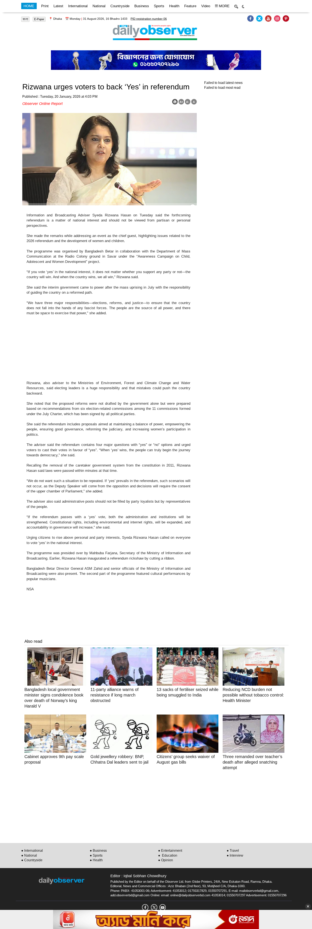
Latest (58, 6)
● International (32, 850)
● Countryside (31, 860)
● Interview (235, 855)
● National (29, 855)
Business (141, 6)
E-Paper (39, 19)
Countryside (119, 6)
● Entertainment (170, 850)
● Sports (96, 855)
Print (45, 6)
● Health (96, 860)
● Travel (233, 850)
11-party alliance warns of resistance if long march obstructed (114, 695)
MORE (223, 6)
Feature (190, 6)
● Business (98, 850)
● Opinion (165, 860)
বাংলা (25, 19)
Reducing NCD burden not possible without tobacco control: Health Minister (253, 695)
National (99, 6)
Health (174, 6)
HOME (29, 6)
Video (205, 6)
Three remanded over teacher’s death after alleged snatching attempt (252, 762)
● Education (167, 855)
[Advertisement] (108, 351)
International (78, 6)
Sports (159, 6)
